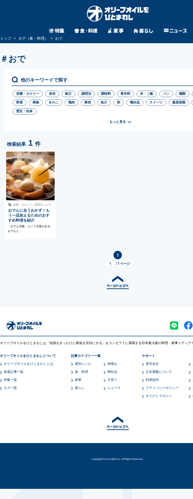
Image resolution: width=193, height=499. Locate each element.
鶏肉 (71, 102)
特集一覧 (10, 380)
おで (48, 204)
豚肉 (87, 102)
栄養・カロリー (27, 93)
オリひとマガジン (159, 396)
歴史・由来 (24, 111)
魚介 (104, 102)
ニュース (114, 388)
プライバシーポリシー (162, 388)
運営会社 (152, 364)
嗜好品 (135, 102)
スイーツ (156, 102)
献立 (68, 93)
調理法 (86, 93)
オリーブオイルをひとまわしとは (28, 364)
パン (166, 93)
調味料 (106, 93)
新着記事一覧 (14, 372)
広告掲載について (159, 372)
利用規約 (152, 380)
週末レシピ (83, 364)
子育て (112, 380)
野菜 (19, 102)
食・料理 (81, 372)
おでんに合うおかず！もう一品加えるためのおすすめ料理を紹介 (29, 215)
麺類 (182, 93)
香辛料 (125, 93)
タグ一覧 (10, 388)
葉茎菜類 (178, 102)
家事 (78, 380)
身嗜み (112, 364)
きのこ (54, 102)
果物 (35, 102)
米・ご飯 (146, 93)
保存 (52, 93)
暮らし (80, 388)
